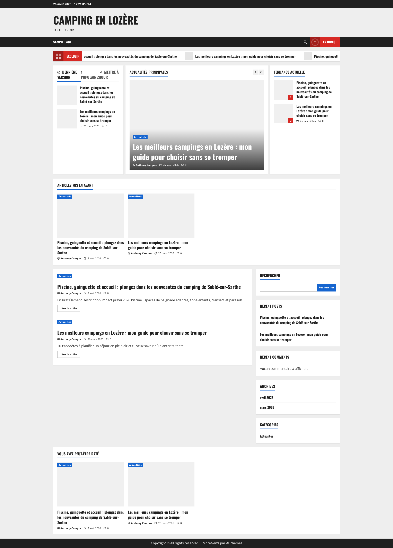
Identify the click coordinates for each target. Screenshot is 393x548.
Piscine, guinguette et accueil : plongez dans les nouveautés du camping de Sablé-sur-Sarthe (109, 56)
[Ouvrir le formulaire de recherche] (305, 42)
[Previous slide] (255, 72)
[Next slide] (261, 72)
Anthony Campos (146, 165)
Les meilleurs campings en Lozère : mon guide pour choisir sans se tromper (240, 56)
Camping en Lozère (95, 19)
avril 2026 (266, 397)
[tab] (69, 75)
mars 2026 (267, 407)
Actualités (140, 137)
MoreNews (211, 543)
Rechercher (270, 275)
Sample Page (62, 41)
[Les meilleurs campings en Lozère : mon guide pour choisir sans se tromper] (197, 125)
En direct (330, 41)
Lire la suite (70, 309)
